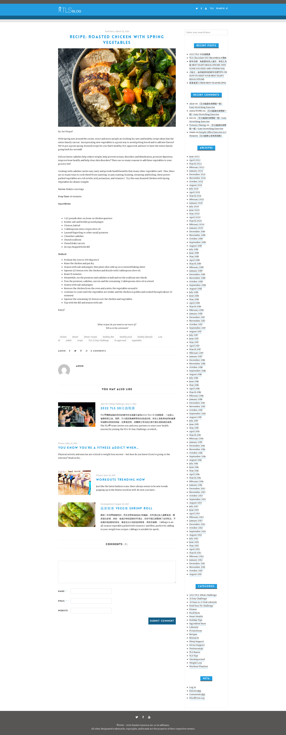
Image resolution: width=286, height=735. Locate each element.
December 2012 (197, 524)
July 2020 (194, 206)
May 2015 (194, 428)
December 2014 (197, 445)
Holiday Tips (195, 620)
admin (62, 351)
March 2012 (195, 552)
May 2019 (194, 256)
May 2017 (194, 342)
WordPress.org (197, 698)
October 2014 (196, 453)
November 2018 (197, 278)
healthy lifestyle (145, 337)
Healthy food (126, 337)
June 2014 (194, 467)
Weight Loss (195, 663)
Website (63, 610)
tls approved (120, 340)
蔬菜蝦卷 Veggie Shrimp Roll (127, 508)
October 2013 (196, 495)
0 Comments (98, 351)
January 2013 (195, 520)
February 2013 (196, 517)
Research (194, 638)
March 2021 (195, 196)
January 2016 (195, 399)
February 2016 (196, 395)
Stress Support (197, 645)
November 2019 (197, 235)
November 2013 (197, 492)
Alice (192, 103)
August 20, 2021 (122, 504)
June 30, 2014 (110, 475)
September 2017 (197, 328)
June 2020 (194, 210)
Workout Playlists (198, 666)
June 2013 (194, 510)
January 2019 (195, 270)
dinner (75, 337)
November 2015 (197, 406)
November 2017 (197, 320)
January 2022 (196, 171)
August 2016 (195, 374)
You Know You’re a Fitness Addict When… (98, 448)
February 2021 (196, 199)
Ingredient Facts (197, 623)
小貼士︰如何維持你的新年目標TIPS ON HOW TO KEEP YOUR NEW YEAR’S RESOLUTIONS (208, 76)
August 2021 (195, 185)
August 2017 (195, 331)
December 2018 (197, 274)
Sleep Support (196, 641)
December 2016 (197, 360)
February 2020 (196, 224)
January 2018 (195, 313)
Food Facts (109, 31)
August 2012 (195, 535)
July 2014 (193, 463)
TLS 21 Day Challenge (98, 340)
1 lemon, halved (72, 225)
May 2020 (194, 213)
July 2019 (193, 249)
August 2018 (195, 288)
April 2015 (194, 431)
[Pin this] (81, 350)
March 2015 (195, 435)
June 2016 (194, 381)
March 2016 (195, 392)
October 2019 (196, 238)
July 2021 (193, 188)
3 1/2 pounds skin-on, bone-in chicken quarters (88, 218)
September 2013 (197, 499)
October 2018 (196, 281)
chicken (63, 337)
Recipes (193, 634)
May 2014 (194, 470)
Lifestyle (193, 627)
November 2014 (197, 449)
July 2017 (193, 335)
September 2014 (197, 456)
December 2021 (197, 174)
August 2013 (195, 503)
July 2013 (193, 506)
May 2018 (194, 299)
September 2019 (197, 242)
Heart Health (196, 616)
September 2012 (197, 531)
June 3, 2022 (131, 404)
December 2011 (197, 563)
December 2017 (197, 317)
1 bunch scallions (72, 239)
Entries (195, 690)
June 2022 (194, 156)
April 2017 (194, 345)
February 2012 (196, 556)
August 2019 (195, 246)
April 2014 (194, 474)
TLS (212, 8)
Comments (197, 694)
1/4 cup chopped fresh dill (77, 247)
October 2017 (196, 324)
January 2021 (196, 203)
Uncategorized (107, 504)
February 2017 (196, 353)
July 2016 (193, 378)
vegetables (137, 340)
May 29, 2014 (71, 443)
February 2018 (196, 310)
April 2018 (194, 303)
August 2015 (195, 417)
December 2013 (197, 488)
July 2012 (193, 538)
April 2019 (194, 260)
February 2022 (196, 167)
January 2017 (195, 356)
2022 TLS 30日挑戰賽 (118, 408)
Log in (192, 687)
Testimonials (196, 648)
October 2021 (196, 181)
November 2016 (197, 363)
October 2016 (196, 367)
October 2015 (196, 410)
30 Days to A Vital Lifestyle (203, 602)
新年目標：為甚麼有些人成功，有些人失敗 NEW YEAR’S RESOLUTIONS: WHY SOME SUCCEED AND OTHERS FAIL (208, 65)
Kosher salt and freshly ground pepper (84, 222)
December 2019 (197, 231)
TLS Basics (194, 652)
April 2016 (194, 388)
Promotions (195, 630)
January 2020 (196, 228)
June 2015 (194, 424)
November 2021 (197, 178)
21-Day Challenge (198, 598)
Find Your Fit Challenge (201, 605)
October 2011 (195, 570)
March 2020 (195, 221)
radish (69, 340)
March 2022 (195, 163)
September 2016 (197, 370)
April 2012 (194, 549)
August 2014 (195, 460)
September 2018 (197, 285)
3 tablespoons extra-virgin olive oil (82, 229)
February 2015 (196, 438)
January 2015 (195, 442)
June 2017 (194, 338)
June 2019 (194, 253)
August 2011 (195, 574)
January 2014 (195, 485)
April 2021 (194, 192)
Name (62, 591)
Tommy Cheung (197, 125)
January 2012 (196, 560)
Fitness (61, 443)
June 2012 (194, 542)
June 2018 (194, 295)
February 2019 (196, 267)
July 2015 (193, 420)
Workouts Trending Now (120, 480)
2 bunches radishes (74, 236)
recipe (80, 340)
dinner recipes (90, 337)
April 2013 (194, 513)
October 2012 (196, 527)
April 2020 (194, 217)
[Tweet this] (75, 350)
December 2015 (197, 403)
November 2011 (197, 567)
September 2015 (197, 413)
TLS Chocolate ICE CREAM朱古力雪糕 (207, 58)
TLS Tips (193, 655)
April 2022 (194, 160)
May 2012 (194, 545)
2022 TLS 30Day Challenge (112, 404)
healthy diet (108, 337)
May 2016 (194, 385)
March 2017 (195, 349)
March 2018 (195, 306)
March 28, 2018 (122, 31)
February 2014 (196, 481)
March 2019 (195, 263)
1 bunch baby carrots (74, 243)
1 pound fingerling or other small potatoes (86, 232)
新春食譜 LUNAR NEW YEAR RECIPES (207, 83)
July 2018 (193, 292)
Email (62, 601)
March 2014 (195, 478)
